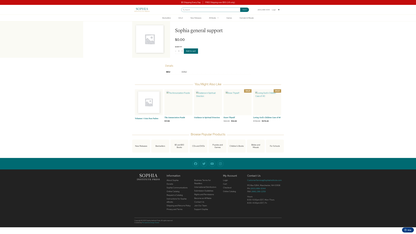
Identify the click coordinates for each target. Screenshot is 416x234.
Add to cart (191, 51)
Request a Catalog (175, 195)
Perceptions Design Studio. (151, 222)
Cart (225, 184)
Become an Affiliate (202, 198)
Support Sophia (201, 209)
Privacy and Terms (174, 209)
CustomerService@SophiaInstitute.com (264, 180)
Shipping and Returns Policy (179, 205)
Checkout (227, 187)
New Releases (195, 18)
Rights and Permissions (204, 194)
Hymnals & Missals (247, 18)
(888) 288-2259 (258, 191)
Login (225, 180)
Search (245, 10)
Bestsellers (166, 18)
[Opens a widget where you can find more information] (408, 230)
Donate (170, 184)
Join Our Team (200, 205)
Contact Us (199, 202)
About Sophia (172, 180)
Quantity (178, 47)
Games (229, 18)
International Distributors (205, 187)
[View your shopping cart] (279, 9)
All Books (212, 18)
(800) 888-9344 (264, 10)
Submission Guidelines (203, 190)
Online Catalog (173, 191)
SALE (180, 18)
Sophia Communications (177, 187)
